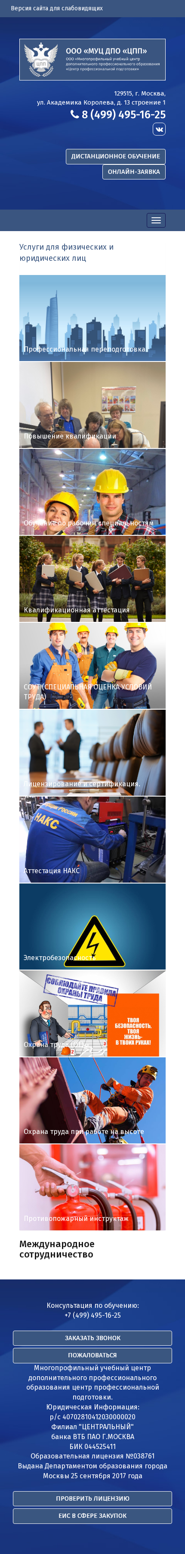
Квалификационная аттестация (77, 610)
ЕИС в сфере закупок (92, 1516)
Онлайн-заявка (134, 172)
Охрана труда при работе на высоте (84, 1132)
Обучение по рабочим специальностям (89, 523)
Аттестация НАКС (52, 871)
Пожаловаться (92, 1355)
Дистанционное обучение (115, 156)
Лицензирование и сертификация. (82, 784)
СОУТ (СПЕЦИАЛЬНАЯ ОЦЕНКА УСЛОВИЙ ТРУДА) (88, 692)
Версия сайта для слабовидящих (57, 8)
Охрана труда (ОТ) (53, 1045)
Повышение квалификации (70, 436)
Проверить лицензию (93, 1498)
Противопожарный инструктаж (76, 1218)
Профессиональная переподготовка (84, 349)
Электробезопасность (60, 958)
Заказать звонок (92, 1338)
